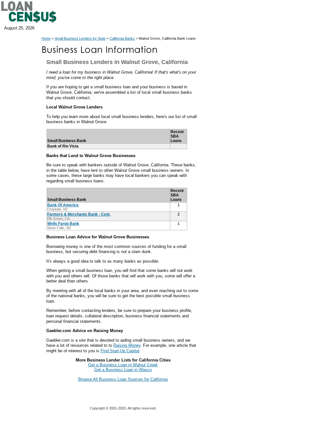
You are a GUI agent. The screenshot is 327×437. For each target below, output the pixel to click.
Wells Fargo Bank (63, 223)
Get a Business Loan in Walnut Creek (123, 364)
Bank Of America (63, 205)
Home (46, 38)
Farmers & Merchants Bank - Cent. (78, 214)
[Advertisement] (258, 175)
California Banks (122, 38)
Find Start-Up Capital (120, 350)
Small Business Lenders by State (80, 38)
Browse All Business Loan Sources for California (123, 379)
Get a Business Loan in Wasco (123, 369)
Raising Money (127, 345)
